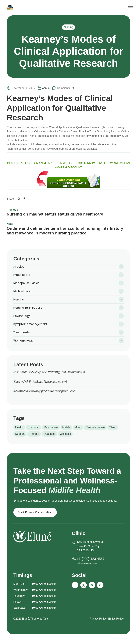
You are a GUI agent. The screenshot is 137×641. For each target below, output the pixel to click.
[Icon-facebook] (75, 585)
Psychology (21, 316)
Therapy (34, 433)
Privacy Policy (98, 618)
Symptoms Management (30, 324)
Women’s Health (24, 340)
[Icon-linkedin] (100, 585)
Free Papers (21, 274)
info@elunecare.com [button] (87, 563)
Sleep (112, 427)
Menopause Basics (26, 283)
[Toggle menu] (130, 8)
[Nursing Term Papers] (11, 7)
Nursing (68, 27)
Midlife (66, 427)
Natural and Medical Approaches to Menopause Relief (44, 391)
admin (46, 88)
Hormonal (33, 427)
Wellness (65, 433)
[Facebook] (24, 198)
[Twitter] (19, 198)
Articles (18, 266)
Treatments (21, 332)
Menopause (51, 427)
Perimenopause (95, 427)
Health (19, 427)
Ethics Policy (116, 618)
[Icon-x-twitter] (83, 585)
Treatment (49, 433)
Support (20, 433)
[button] (35, 512)
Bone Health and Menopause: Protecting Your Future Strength (49, 372)
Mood (78, 427)
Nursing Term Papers (27, 307)
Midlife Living (22, 291)
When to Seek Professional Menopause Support (40, 381)
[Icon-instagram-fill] (92, 585)
